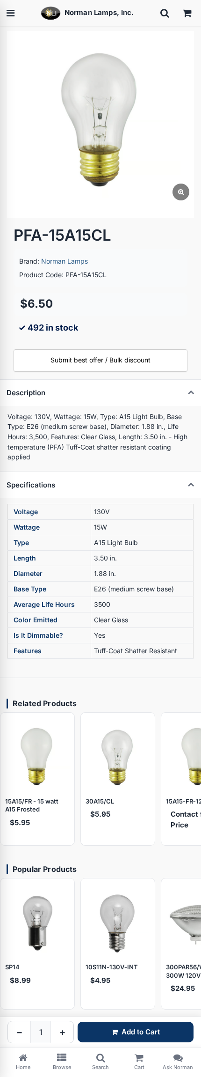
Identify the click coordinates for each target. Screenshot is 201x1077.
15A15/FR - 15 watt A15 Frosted (31, 805)
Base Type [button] (30, 589)
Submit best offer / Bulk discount (100, 360)
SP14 (12, 967)
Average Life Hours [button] (44, 604)
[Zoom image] (180, 192)
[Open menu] (10, 13)
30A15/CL (100, 801)
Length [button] (25, 558)
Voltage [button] (26, 512)
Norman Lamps (64, 261)
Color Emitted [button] (35, 620)
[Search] (164, 13)
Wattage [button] (27, 527)
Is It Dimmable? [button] (38, 635)
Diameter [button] (28, 573)
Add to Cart (141, 1031)
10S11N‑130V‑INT (112, 967)
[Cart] (187, 13)
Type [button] (21, 542)
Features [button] (28, 651)
